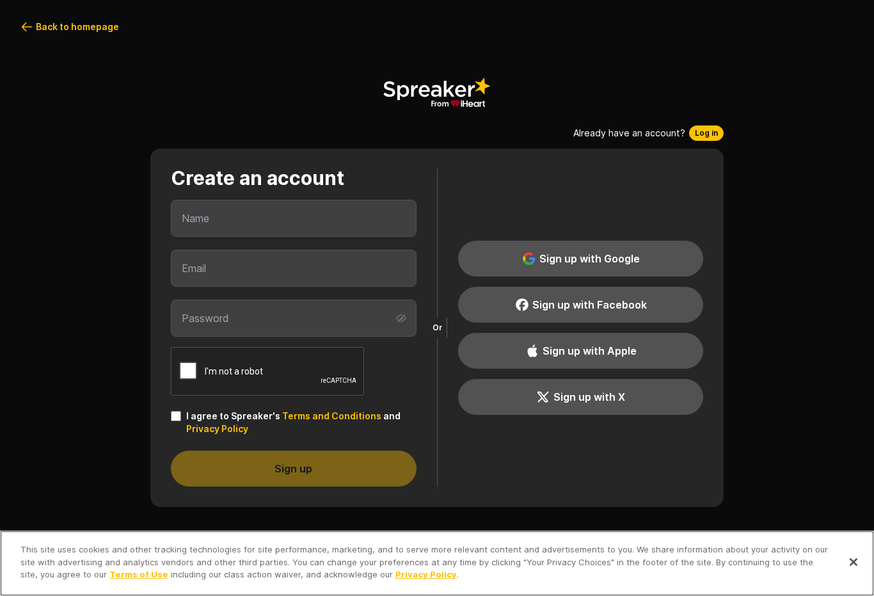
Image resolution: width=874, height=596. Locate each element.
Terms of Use (138, 574)
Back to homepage (77, 26)
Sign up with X (589, 397)
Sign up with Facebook (589, 304)
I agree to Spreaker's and (293, 422)
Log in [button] (706, 133)
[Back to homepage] (437, 92)
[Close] (853, 562)
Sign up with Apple (590, 350)
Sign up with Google (589, 258)
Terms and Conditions (331, 415)
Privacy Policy (217, 428)
